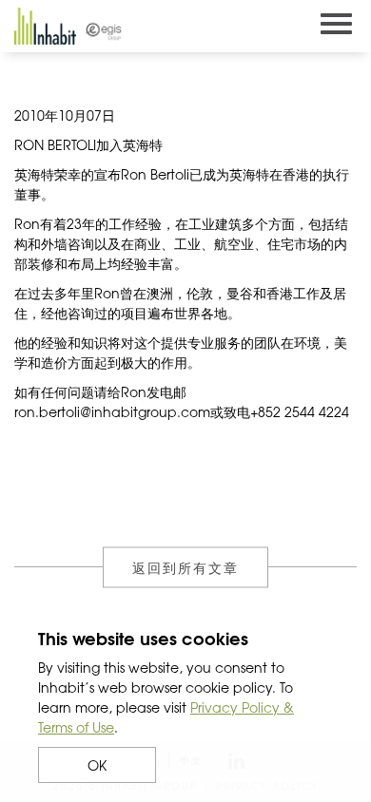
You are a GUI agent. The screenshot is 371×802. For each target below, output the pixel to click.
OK (97, 764)
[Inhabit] (45, 26)
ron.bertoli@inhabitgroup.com (112, 411)
